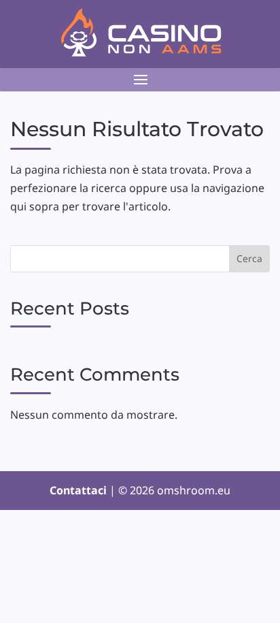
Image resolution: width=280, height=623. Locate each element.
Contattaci (79, 490)
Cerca (249, 258)
